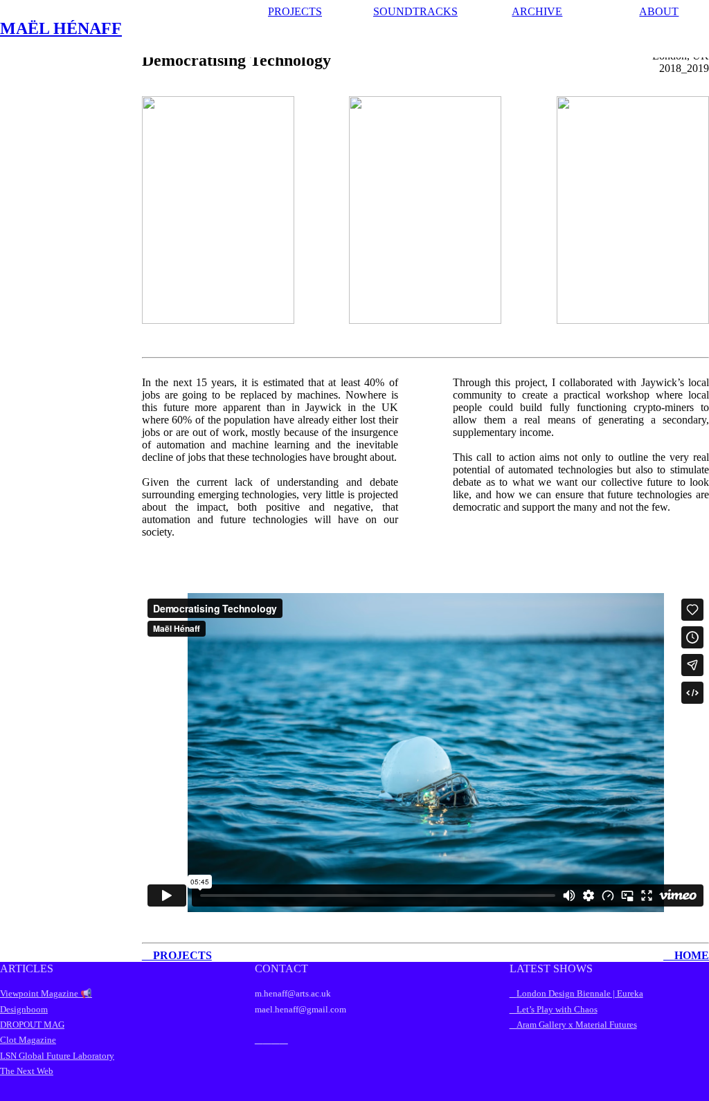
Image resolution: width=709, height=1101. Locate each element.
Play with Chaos (566, 1009)
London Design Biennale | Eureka (580, 993)
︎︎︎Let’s (522, 1009)
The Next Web (26, 1071)
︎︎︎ (513, 993)
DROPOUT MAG (32, 1024)
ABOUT (659, 11)
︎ (259, 1039)
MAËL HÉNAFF (61, 28)
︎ (267, 1039)
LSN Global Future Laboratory (57, 1055)
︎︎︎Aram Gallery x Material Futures (573, 1024)
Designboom (24, 1009)
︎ (284, 1039)
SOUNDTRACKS (415, 11)
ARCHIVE (537, 11)
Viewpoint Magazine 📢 (46, 993)
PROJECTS (295, 11)
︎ (275, 1039)
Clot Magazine (28, 1040)
